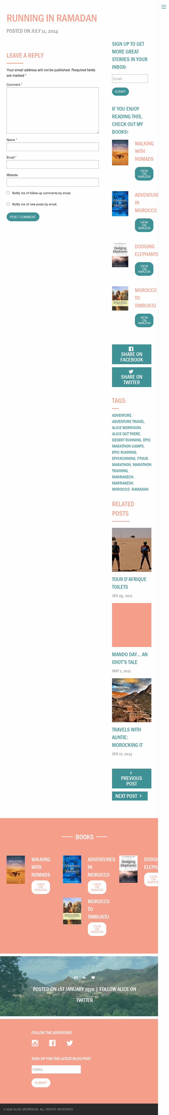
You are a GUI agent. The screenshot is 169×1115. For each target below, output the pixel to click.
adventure (121, 415)
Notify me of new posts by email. (34, 204)
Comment (14, 84)
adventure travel (128, 421)
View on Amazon (144, 174)
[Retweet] (84, 978)
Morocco (121, 489)
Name (12, 139)
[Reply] (76, 978)
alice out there (126, 433)
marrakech (122, 476)
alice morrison (126, 427)
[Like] (93, 978)
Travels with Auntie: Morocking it (127, 737)
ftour (142, 458)
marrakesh (122, 483)
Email (11, 157)
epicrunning (123, 458)
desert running (126, 439)
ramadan (140, 489)
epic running (124, 452)
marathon (121, 464)
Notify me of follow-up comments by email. (41, 193)
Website (12, 175)
